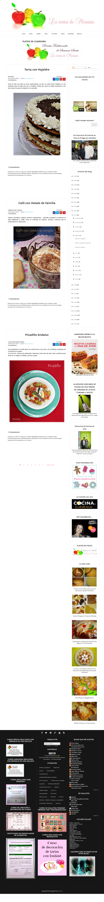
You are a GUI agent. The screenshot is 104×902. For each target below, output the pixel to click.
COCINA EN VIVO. (43, 774)
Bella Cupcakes (73, 825)
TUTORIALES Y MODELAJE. (45, 803)
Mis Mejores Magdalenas (84, 698)
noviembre (78, 222)
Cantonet (71, 829)
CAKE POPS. (56, 767)
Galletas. (56, 787)
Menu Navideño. (43, 793)
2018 (75, 211)
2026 (75, 176)
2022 (75, 193)
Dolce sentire (74, 782)
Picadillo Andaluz (80, 247)
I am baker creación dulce (75, 834)
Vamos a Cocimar (75, 778)
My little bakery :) (75, 810)
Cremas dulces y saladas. (15, 210)
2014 (75, 293)
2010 (75, 311)
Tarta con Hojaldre (80, 238)
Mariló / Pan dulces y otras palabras (77, 838)
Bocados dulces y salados (77, 784)
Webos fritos (74, 756)
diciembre (78, 218)
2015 (75, 289)
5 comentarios (12, 80)
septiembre (78, 231)
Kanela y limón (75, 760)
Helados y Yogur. (43, 790)
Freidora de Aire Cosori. (45, 787)
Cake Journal (72, 826)
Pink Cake (71, 841)
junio (76, 257)
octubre (77, 227)
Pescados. (53, 797)
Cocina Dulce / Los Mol (74, 831)
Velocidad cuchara (75, 748)
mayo (77, 262)
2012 (75, 302)
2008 (75, 319)
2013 (75, 298)
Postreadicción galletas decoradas (79, 799)
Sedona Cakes (72, 843)
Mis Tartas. (11, 76)
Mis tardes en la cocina (77, 775)
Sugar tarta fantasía (74, 844)
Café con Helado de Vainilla (83, 243)
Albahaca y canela (75, 754)
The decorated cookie (76, 804)
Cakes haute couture (76, 788)
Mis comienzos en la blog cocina (79, 786)
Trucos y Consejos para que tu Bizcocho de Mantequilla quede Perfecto (84, 670)
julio (76, 253)
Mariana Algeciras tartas (75, 836)
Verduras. (58, 803)
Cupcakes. (42, 784)
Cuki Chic (73, 814)
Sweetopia (73, 802)
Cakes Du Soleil (73, 828)
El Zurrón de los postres (75, 833)
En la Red (54, 33)
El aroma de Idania (76, 769)
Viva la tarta (72, 848)
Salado (38, 33)
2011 (75, 306)
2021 (75, 198)
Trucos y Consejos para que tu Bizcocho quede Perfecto (84, 590)
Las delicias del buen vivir (77, 747)
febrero (77, 275)
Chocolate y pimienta (76, 761)
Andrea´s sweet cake (74, 822)
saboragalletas (74, 812)
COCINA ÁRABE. (50, 771)
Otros (46, 33)
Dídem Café (74, 806)
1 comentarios (12, 213)
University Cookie (73, 847)
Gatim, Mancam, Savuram (77, 771)
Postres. (61, 797)
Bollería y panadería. (44, 767)
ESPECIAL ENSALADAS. (53, 784)
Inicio (23, 33)
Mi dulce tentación (75, 758)
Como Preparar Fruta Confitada (84, 616)
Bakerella (73, 797)
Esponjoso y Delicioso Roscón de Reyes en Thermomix (85, 642)
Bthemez (60, 891)
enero (77, 279)
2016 (75, 285)
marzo (77, 270)
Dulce (30, 33)
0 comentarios (12, 345)
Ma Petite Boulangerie (76, 763)
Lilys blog (71, 835)
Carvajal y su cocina (76, 750)
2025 (75, 180)
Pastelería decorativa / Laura (76, 840)
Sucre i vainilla (75, 780)
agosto (77, 235)
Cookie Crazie (74, 808)
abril (76, 266)
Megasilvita (72, 839)
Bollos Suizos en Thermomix (84, 723)
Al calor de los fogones (77, 776)
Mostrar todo (96, 789)
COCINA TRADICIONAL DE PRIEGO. (16, 342)
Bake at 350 (74, 800)
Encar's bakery (75, 743)
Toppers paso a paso (74, 845)
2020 (75, 202)
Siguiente (50, 465)
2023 (75, 189)
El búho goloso (75, 773)
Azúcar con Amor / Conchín (75, 824)
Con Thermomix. (43, 780)
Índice (63, 33)
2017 (75, 215)
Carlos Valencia (73, 830)
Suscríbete (71, 33)
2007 (75, 324)
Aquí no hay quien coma (77, 745)
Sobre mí (79, 33)
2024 (75, 185)
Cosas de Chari (75, 765)
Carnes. (41, 771)
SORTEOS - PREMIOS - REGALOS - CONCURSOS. (51, 800)
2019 (75, 206)
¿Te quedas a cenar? (76, 752)
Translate (56, 745)
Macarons (53, 790)
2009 (75, 315)
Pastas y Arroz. (43, 797)
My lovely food (75, 767)
